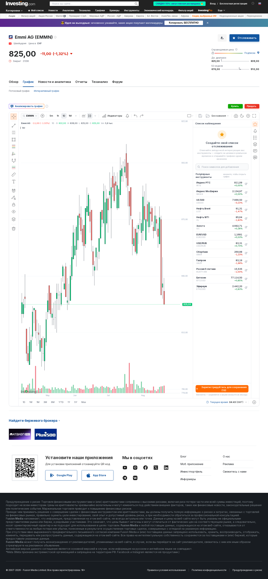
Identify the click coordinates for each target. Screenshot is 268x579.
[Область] (83, 116)
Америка (128, 16)
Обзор (13, 82)
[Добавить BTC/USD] (245, 279)
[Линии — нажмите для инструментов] (13, 125)
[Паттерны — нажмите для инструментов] (13, 160)
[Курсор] (13, 116)
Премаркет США (77, 16)
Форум (117, 82)
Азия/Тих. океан (169, 16)
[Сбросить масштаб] (115, 388)
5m (51, 115)
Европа (140, 16)
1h (58, 115)
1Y (69, 402)
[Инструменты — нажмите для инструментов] (13, 174)
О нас (226, 456)
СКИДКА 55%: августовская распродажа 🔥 (179, 3)
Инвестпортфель (191, 471)
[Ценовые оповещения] (127, 116)
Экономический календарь (159, 10)
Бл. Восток (152, 16)
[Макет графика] (190, 116)
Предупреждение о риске (247, 570)
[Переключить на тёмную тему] (242, 116)
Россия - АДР (114, 16)
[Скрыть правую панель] (192, 259)
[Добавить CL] (245, 218)
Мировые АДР (97, 16)
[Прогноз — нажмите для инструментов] (13, 167)
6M (53, 402)
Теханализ (100, 82)
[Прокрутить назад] (105, 388)
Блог (183, 456)
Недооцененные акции (232, 16)
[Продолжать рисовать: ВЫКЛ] (13, 197)
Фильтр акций (185, 10)
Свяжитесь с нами (234, 471)
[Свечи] (89, 116)
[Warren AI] (255, 157)
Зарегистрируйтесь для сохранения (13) (224, 389)
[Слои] (13, 219)
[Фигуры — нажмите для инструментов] (13, 139)
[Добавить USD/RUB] (245, 244)
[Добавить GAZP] (245, 261)
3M (45, 402)
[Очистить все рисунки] (13, 228)
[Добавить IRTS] (245, 184)
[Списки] (255, 138)
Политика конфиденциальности (209, 570)
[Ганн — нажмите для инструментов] (13, 153)
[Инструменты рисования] (20, 259)
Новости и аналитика (54, 82)
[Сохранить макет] (200, 116)
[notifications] (253, 3)
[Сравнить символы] (42, 116)
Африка (185, 16)
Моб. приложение (192, 464)
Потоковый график (19, 91)
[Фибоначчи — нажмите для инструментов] (13, 146)
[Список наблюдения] (255, 124)
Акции (11, 16)
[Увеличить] (100, 388)
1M (70, 115)
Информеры (188, 479)
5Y (75, 402)
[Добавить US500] (245, 201)
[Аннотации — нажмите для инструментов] (13, 181)
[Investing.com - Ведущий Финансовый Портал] (20, 3)
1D (64, 115)
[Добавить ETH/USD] (245, 287)
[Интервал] (76, 116)
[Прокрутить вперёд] (110, 388)
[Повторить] (141, 116)
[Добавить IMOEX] (245, 192)
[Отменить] (135, 116)
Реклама (228, 464)
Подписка (249, 53)
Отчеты (81, 82)
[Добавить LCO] (245, 210)
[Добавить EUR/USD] (245, 235)
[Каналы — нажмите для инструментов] (13, 132)
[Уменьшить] (95, 388)
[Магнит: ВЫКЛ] (13, 190)
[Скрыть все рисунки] (13, 211)
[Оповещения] (255, 131)
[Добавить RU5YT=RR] (245, 270)
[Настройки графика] (248, 116)
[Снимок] (236, 116)
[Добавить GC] (245, 227)
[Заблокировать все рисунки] (13, 204)
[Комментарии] (255, 151)
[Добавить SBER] (245, 253)
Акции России (45, 16)
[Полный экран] (254, 116)
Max (83, 402)
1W (30, 402)
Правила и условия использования (166, 570)
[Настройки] (254, 402)
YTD (61, 402)
